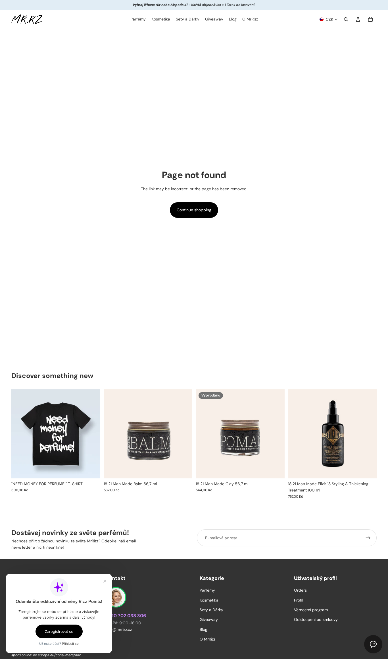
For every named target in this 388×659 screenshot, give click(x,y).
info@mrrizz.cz (119, 629)
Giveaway (209, 619)
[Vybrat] (91, 469)
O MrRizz (207, 639)
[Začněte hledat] (346, 19)
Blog (203, 629)
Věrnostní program (311, 609)
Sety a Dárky (211, 609)
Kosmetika (209, 599)
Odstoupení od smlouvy (316, 619)
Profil (298, 599)
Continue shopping (194, 209)
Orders (300, 590)
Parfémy (207, 590)
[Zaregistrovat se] (368, 538)
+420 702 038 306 (126, 616)
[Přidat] (183, 469)
